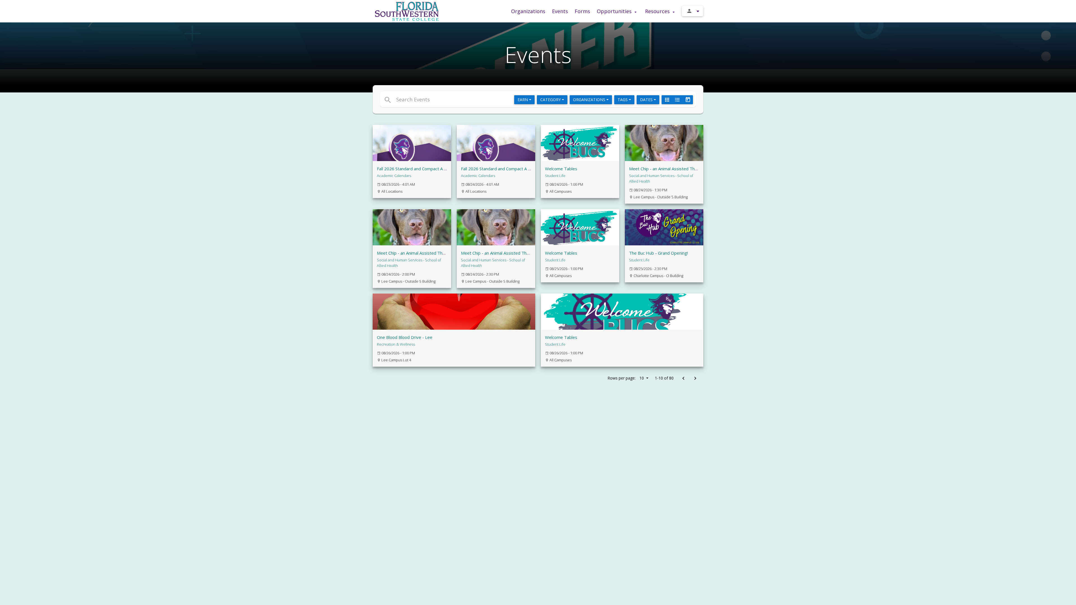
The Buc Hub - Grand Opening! (658, 253)
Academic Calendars (394, 175)
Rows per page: (625, 378)
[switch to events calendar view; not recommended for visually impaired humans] (687, 99)
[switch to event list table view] (677, 99)
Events (560, 11)
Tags (623, 99)
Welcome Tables (561, 168)
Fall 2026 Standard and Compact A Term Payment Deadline (434, 168)
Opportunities (615, 11)
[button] (487, 99)
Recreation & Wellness (396, 344)
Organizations (528, 11)
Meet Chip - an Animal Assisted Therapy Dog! (672, 168)
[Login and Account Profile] (692, 11)
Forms (582, 11)
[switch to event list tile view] (667, 99)
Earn (523, 99)
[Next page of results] (695, 378)
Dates (647, 99)
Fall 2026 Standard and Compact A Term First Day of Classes (519, 168)
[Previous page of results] (683, 378)
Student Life (555, 175)
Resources (658, 11)
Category (551, 99)
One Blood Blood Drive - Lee (404, 337)
